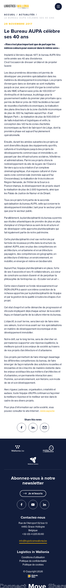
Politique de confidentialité (33, 560)
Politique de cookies (33, 564)
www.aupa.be (47, 410)
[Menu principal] (58, 6)
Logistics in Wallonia (16, 6)
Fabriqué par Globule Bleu (33, 576)
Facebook (21, 504)
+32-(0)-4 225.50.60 (33, 533)
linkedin (33, 427)
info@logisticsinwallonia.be (33, 540)
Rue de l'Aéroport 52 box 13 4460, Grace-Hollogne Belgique (33, 526)
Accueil (9, 14)
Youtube (33, 504)
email (44, 427)
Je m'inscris (35, 493)
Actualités (27, 14)
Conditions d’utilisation (33, 557)
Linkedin (44, 504)
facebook (21, 427)
